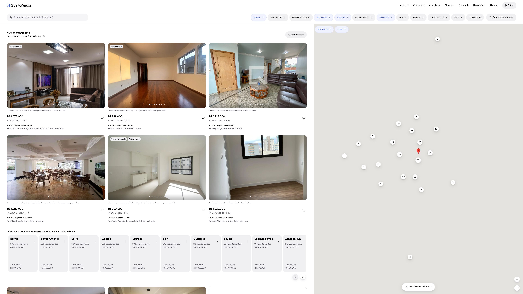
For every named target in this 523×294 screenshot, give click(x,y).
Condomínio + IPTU (299, 17)
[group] (56, 87)
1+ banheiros (384, 17)
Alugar (403, 5)
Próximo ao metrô (437, 17)
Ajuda (492, 5)
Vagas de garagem (362, 17)
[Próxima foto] (100, 75)
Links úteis (478, 5)
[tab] (296, 34)
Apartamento (322, 17)
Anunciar (433, 5)
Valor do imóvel (276, 17)
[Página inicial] (19, 5)
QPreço (448, 5)
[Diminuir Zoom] (517, 288)
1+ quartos (341, 17)
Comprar (417, 5)
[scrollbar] (418, 28)
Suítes (456, 17)
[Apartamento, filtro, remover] (330, 29)
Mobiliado (416, 17)
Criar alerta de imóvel (503, 17)
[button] (23, 253)
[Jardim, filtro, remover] (345, 29)
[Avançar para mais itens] (303, 276)
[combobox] (50, 17)
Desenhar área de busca (420, 287)
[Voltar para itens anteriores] (295, 276)
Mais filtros (476, 17)
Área (401, 17)
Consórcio (464, 5)
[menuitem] (404, 5)
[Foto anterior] (12, 75)
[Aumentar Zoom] (517, 279)
